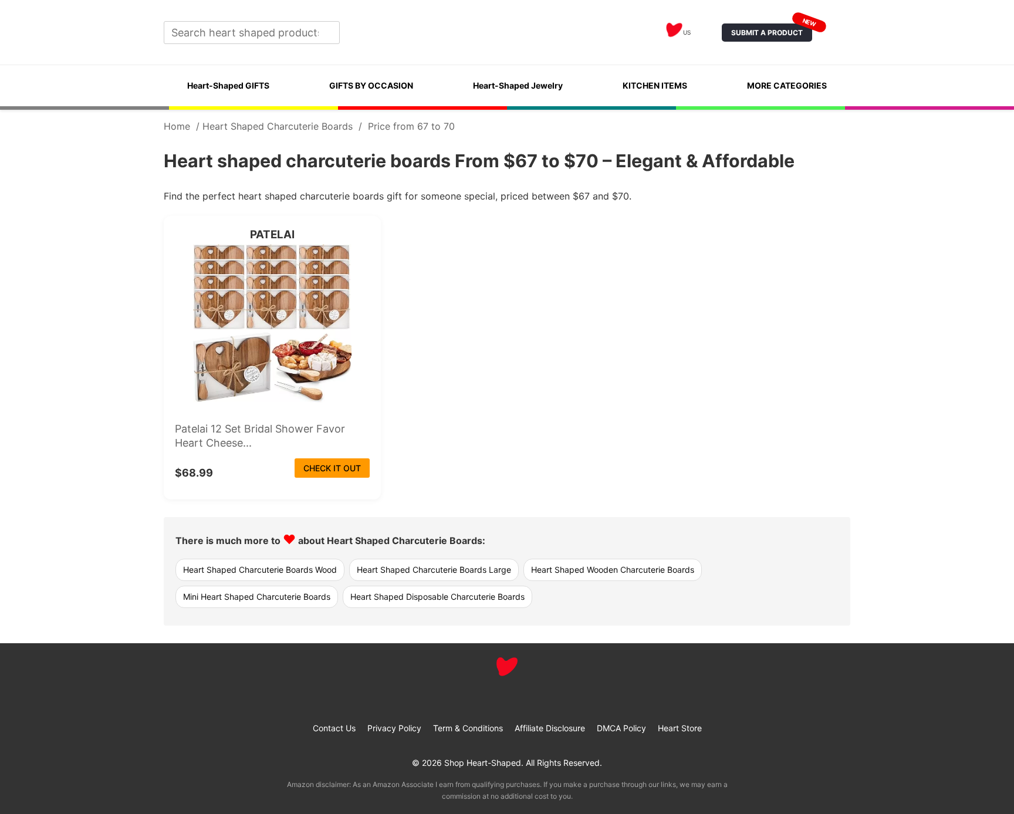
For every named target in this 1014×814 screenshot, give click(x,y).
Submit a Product (771, 30)
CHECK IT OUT (332, 468)
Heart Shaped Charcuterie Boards (277, 126)
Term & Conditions (468, 728)
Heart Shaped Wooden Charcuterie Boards (612, 570)
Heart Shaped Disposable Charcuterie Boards (437, 597)
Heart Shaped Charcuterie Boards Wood (260, 570)
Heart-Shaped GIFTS (228, 85)
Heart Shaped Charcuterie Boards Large (434, 570)
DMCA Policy (621, 728)
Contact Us (334, 728)
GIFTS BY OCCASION (371, 85)
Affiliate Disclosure (550, 728)
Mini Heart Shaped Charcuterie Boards (256, 597)
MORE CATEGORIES (787, 85)
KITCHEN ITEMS (655, 85)
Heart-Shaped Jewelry (518, 85)
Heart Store (680, 728)
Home (177, 126)
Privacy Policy (394, 728)
